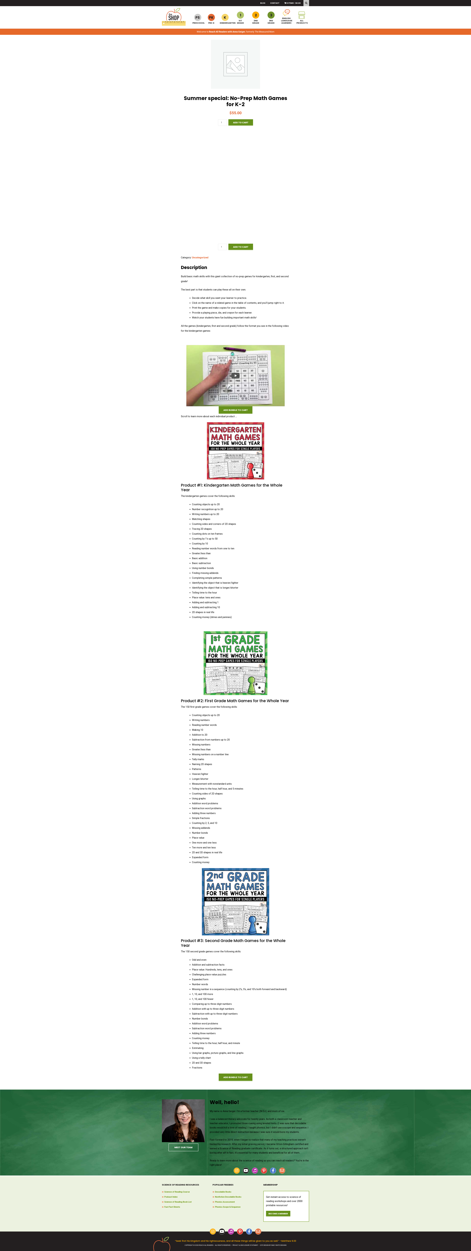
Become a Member (278, 1213)
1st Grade (240, 21)
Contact (274, 3)
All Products (301, 21)
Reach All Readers (174, 17)
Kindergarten (225, 23)
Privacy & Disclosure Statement (245, 1245)
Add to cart (240, 122)
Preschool (197, 23)
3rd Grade (271, 21)
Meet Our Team (183, 1147)
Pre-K (211, 23)
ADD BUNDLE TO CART (235, 410)
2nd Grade (255, 21)
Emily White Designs (279, 1245)
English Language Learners (286, 20)
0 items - (293, 3)
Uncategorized (200, 257)
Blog (262, 3)
